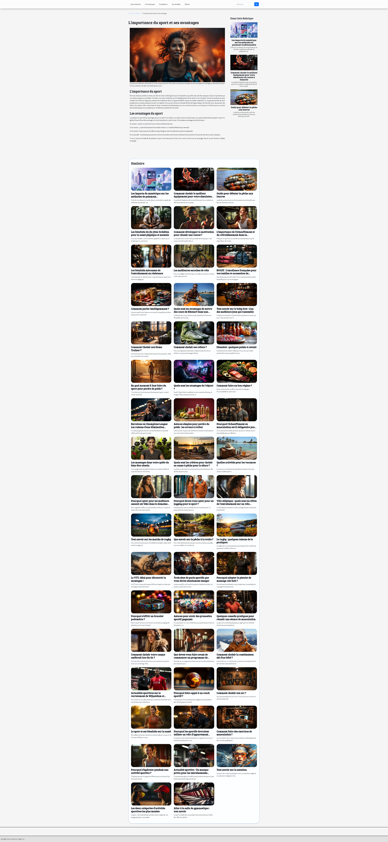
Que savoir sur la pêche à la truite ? (193, 539)
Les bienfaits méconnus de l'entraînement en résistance (147, 272)
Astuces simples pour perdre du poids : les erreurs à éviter (191, 425)
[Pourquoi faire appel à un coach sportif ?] (194, 679)
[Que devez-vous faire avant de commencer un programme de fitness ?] (194, 640)
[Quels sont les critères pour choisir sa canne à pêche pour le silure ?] (194, 448)
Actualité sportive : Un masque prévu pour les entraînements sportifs (191, 773)
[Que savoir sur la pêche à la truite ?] (194, 525)
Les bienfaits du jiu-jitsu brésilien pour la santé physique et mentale (150, 233)
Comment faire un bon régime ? (234, 385)
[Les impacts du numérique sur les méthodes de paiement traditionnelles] (243, 30)
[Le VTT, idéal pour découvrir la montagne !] (151, 563)
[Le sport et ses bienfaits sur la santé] (151, 717)
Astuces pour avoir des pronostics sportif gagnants (193, 617)
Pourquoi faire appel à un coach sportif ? (192, 694)
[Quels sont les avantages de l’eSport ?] (194, 371)
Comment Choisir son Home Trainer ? (146, 348)
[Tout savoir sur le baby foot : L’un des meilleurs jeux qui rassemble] (237, 294)
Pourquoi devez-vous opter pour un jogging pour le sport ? (194, 502)
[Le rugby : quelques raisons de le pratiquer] (237, 525)
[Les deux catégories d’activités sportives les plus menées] (151, 794)
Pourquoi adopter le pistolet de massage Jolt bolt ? (234, 579)
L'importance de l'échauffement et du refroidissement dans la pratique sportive (236, 235)
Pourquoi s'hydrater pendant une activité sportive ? (149, 771)
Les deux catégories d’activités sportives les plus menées (148, 809)
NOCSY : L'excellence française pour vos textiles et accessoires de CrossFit (236, 273)
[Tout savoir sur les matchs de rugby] (151, 525)
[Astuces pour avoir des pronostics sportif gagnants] (194, 602)
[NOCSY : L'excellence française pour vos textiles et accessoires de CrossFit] (237, 256)
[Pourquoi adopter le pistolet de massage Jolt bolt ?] (237, 563)
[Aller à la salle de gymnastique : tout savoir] (194, 794)
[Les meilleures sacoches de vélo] (194, 256)
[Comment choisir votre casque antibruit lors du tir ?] (151, 640)
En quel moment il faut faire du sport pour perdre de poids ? (148, 387)
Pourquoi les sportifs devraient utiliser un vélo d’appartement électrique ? (191, 734)
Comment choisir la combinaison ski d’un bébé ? (235, 656)
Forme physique (150, 4)
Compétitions (163, 4)
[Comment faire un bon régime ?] (237, 371)
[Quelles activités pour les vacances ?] (237, 448)
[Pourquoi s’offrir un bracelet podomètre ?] (151, 602)
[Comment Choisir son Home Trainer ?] (151, 333)
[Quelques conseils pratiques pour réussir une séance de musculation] (237, 602)
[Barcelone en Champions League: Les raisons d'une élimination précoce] (151, 410)
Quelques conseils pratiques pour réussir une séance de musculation (236, 617)
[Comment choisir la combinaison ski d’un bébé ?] (237, 640)
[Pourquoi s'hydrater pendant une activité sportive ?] (151, 755)
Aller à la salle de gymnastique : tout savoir (192, 809)
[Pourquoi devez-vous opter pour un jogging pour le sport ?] (194, 486)
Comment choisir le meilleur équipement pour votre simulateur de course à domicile (244, 76)
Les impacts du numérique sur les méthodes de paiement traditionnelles (244, 42)
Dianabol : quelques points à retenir (237, 347)
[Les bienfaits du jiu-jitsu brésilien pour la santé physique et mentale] (151, 217)
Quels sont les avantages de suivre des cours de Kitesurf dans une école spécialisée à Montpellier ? (193, 312)
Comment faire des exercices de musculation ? (234, 733)
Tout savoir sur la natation (232, 769)
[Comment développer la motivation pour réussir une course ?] (194, 217)
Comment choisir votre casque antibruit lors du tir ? (148, 656)
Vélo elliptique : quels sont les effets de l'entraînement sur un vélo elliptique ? (237, 504)
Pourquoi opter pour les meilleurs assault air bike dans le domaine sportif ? (150, 504)
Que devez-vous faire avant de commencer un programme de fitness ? (191, 657)
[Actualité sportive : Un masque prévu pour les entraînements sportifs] (194, 755)
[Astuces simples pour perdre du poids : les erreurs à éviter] (194, 410)
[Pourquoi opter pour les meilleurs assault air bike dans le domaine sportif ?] (151, 486)
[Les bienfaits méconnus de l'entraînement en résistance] (151, 256)
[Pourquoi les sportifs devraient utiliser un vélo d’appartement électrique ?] (194, 717)
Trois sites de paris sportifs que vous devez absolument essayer (191, 579)
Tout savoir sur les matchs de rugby (151, 539)
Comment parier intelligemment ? (150, 308)
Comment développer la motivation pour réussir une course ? (194, 233)
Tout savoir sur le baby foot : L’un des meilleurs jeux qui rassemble (235, 310)
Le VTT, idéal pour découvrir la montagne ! (148, 579)
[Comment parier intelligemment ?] (151, 294)
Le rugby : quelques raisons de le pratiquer (235, 541)
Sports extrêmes (136, 4)
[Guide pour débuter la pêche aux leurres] (243, 97)
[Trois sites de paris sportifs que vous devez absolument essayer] (194, 563)
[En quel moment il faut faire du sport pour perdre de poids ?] (151, 371)
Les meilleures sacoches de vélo (191, 270)
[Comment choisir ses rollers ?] (194, 333)
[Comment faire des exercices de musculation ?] (237, 717)
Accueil (131, 13)
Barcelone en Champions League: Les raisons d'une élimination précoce (149, 427)
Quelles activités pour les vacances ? (236, 464)
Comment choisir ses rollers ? (190, 347)
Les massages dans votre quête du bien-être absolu (150, 464)
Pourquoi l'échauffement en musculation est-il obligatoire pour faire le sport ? (236, 427)
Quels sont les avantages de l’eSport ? (193, 387)
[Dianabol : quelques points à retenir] (237, 333)
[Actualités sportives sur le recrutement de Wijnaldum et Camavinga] (151, 679)
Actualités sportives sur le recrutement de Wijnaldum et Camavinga (147, 696)
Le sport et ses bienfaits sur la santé (151, 731)
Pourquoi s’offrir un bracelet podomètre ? (147, 617)
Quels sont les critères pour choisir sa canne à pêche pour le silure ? (193, 464)
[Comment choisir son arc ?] (237, 679)
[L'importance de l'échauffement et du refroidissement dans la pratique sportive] (237, 217)
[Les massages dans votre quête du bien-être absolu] (151, 448)
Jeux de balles (176, 4)
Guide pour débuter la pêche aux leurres (244, 108)
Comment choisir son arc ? (231, 693)
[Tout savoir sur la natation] (237, 755)
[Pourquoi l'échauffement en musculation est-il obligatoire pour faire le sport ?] (237, 410)
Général (187, 4)
